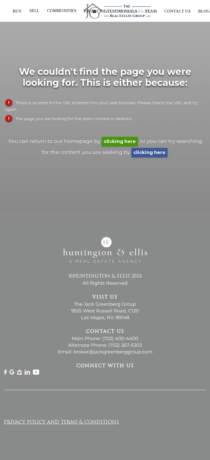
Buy (17, 11)
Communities (61, 10)
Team (151, 11)
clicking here (120, 141)
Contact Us (177, 11)
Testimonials (122, 11)
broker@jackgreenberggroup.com (113, 352)
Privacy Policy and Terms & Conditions (61, 422)
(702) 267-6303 (125, 345)
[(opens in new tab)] (5, 373)
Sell (34, 10)
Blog (204, 11)
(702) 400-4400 (120, 338)
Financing (95, 11)
